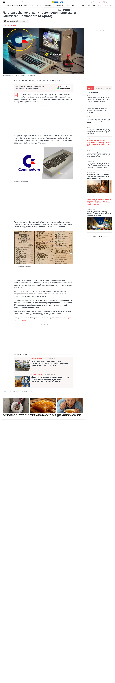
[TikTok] (106, 2)
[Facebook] (91, 2)
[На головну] (57, 2)
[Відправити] (22, 2)
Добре (66, 10)
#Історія (9, 392)
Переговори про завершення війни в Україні (18, 5)
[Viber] (93, 2)
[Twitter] (101, 2)
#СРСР (24, 392)
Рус (111, 2)
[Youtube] (99, 2)
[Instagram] (104, 2)
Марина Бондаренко (12, 21)
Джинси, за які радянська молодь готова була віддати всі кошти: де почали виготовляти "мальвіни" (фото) (50, 379)
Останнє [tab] (90, 88)
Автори (109, 5)
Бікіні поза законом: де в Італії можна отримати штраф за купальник (97, 110)
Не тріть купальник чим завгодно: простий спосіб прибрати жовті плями (99, 121)
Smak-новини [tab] (100, 88)
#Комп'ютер (17, 392)
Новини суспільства (37, 358)
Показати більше (96, 236)
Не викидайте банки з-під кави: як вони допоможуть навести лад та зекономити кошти (99, 154)
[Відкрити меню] (3, 2)
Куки (59, 10)
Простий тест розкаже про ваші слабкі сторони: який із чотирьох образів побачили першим (98, 99)
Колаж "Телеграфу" (29, 75)
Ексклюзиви (59, 5)
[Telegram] (96, 2)
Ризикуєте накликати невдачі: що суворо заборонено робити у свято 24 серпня (99, 131)
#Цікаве (30, 392)
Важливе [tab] (108, 88)
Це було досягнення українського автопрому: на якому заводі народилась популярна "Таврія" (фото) (49, 363)
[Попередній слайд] (16, 253)
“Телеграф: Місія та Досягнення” (90, 5)
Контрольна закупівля (44, 5)
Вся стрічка (91, 92)
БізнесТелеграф (71, 5)
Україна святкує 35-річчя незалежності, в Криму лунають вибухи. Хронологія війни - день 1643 (99, 143)
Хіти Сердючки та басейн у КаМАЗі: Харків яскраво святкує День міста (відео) (99, 213)
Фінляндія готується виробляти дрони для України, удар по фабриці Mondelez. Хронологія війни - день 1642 (99, 201)
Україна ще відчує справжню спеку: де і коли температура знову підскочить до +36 (98, 176)
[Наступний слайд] (113, 6)
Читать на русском (9, 25)
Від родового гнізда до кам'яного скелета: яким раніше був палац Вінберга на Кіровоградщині (98, 165)
